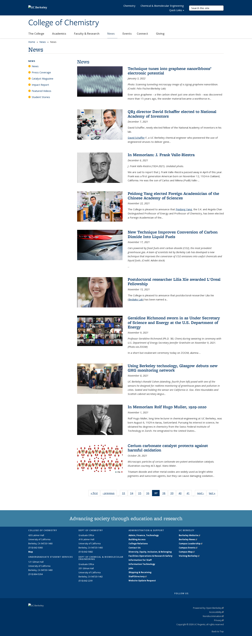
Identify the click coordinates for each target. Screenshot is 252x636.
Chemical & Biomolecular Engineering (162, 5)
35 (140, 493)
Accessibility (216, 612)
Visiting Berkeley (189, 555)
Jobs (131, 568)
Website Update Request (142, 580)
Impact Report (40, 84)
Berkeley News (188, 539)
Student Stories (41, 97)
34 (132, 493)
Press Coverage (41, 72)
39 (173, 493)
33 (124, 493)
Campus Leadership (190, 543)
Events (127, 33)
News (111, 33)
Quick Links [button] (175, 10)
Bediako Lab (136, 299)
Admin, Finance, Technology (144, 535)
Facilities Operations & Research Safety (150, 555)
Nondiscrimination (213, 616)
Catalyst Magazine (42, 78)
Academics (59, 33)
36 (149, 493)
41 (189, 493)
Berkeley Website (189, 535)
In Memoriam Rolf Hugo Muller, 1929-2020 (167, 406)
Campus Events (188, 547)
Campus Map (187, 551)
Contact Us (135, 547)
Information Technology (142, 564)
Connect (143, 33)
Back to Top (218, 631)
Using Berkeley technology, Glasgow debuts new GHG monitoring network (173, 368)
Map (30, 551)
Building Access (137, 539)
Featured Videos (41, 91)
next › (201, 493)
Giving (160, 33)
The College (36, 33)
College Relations (138, 543)
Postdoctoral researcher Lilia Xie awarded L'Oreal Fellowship (174, 281)
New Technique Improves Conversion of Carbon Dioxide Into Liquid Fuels (173, 234)
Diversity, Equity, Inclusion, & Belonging (150, 551)
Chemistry (129, 5)
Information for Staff (140, 560)
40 (181, 493)
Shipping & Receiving (140, 572)
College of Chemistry (63, 23)
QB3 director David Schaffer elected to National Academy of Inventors (172, 114)
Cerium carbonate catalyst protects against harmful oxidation (168, 448)
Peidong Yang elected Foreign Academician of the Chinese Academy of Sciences (173, 196)
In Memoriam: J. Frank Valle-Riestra (161, 154)
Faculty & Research (87, 33)
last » (213, 493)
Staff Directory (138, 576)
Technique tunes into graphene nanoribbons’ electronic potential (169, 71)
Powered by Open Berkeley (208, 607)
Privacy (219, 620)
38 (165, 493)
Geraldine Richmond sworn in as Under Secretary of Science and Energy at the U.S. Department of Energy (174, 322)
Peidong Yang (184, 209)
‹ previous (110, 493)
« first (95, 493)
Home (31, 42)
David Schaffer (137, 137)
